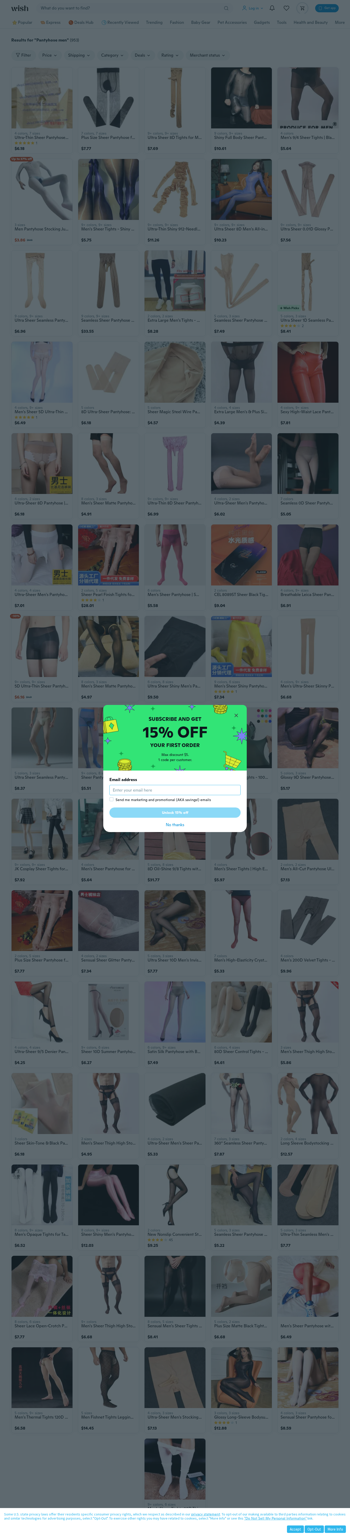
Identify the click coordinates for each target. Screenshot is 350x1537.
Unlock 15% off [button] (175, 812)
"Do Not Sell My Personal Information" (275, 1518)
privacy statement (205, 1514)
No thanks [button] (175, 824)
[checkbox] (111, 799)
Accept (295, 1529)
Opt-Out (314, 1529)
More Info (335, 1529)
